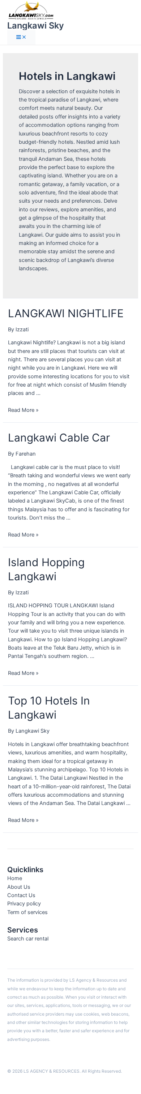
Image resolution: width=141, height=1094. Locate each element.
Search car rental (27, 938)
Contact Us (21, 895)
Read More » (23, 410)
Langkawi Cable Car (59, 437)
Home (14, 878)
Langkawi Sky (35, 25)
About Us (18, 887)
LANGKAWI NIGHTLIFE (66, 313)
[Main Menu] (21, 37)
